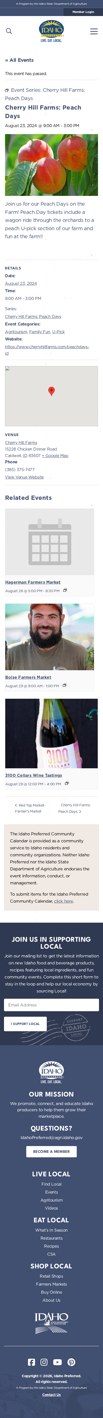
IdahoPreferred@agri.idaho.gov (51, 1137)
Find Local (51, 1184)
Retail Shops (51, 1276)
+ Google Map (55, 455)
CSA (51, 1254)
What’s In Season (51, 1230)
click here (63, 901)
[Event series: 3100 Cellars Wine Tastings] (66, 783)
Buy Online (51, 1292)
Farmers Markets (51, 1284)
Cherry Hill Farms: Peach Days (33, 316)
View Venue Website (24, 477)
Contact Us (51, 1394)
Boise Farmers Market (28, 677)
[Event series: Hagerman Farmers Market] (65, 590)
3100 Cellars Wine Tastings (33, 775)
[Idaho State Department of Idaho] (51, 1323)
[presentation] (49, 542)
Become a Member (51, 1152)
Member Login (83, 12)
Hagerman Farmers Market (33, 582)
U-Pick (58, 331)
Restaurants (51, 1238)
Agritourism (16, 331)
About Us (51, 1300)
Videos (51, 1208)
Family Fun (39, 331)
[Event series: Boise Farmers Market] (64, 685)
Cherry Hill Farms (21, 442)
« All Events (19, 60)
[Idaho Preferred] (51, 31)
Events (51, 1192)
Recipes (51, 1246)
